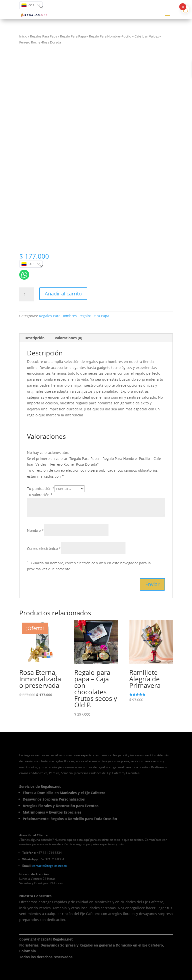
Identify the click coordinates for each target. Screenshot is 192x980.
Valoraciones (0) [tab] (68, 337)
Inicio (23, 36)
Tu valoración (39, 494)
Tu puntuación (40, 488)
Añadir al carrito (63, 293)
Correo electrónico (44, 548)
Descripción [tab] (34, 337)
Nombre (35, 530)
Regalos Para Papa (43, 36)
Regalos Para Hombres (58, 315)
